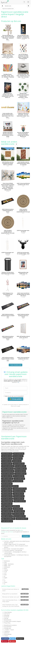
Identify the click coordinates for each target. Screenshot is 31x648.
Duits (5, 574)
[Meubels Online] (2, 6)
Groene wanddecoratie (7, 496)
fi (4, 579)
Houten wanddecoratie (19, 496)
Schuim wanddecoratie (18, 453)
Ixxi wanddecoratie (17, 461)
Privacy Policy (7, 623)
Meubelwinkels (7, 620)
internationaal (18, 550)
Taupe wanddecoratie (17, 481)
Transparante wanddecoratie (19, 488)
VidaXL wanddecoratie (7, 508)
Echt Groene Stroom (9, 545)
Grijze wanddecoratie (6, 456)
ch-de (5, 571)
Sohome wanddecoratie (19, 463)
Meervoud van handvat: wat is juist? (15, 597)
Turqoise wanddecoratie (20, 473)
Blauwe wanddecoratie (7, 483)
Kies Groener (7, 549)
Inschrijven (25, 536)
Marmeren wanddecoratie (7, 473)
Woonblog (6, 615)
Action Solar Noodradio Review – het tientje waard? (15, 600)
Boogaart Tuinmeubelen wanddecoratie (10, 506)
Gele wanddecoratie (17, 508)
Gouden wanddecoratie (7, 521)
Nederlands (7, 561)
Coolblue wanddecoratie (7, 478)
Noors (5, 568)
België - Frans (7, 565)
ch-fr (5, 573)
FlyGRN (5, 544)
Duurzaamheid (7, 626)
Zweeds (6, 570)
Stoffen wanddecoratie (7, 503)
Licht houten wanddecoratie (8, 466)
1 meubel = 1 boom (9, 629)
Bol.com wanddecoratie (18, 476)
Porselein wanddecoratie (18, 513)
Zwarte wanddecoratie (7, 491)
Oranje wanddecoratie (18, 493)
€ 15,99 (23, 57)
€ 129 (7, 135)
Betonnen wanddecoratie (19, 516)
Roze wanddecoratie (6, 461)
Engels (5, 577)
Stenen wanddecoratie (18, 456)
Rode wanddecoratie (6, 513)
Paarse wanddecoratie (19, 478)
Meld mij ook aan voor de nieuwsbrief (14, 396)
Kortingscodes (7, 628)
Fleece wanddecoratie (6, 488)
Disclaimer (6, 617)
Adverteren (6, 632)
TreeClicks (6, 541)
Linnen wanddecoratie (20, 466)
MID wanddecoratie (17, 458)
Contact (6, 636)
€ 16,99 (8, 77)
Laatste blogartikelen (8, 586)
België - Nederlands (9, 564)
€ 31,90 (8, 116)
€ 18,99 (7, 38)
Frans (5, 562)
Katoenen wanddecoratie (21, 518)
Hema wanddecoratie (18, 498)
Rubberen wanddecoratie (20, 468)
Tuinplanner (7, 631)
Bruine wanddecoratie (20, 471)
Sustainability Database (9, 555)
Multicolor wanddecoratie (7, 468)
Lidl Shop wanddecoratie (7, 501)
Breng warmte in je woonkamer (15, 594)
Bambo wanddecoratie (7, 453)
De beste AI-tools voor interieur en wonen (15, 589)
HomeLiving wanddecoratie (8, 471)
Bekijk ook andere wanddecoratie (9, 142)
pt (4, 576)
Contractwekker (8, 552)
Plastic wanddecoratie (6, 476)
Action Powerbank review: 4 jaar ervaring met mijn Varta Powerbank (15, 605)
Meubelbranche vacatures (10, 625)
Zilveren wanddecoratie (7, 498)
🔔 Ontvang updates (15, 399)
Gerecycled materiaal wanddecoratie (10, 486)
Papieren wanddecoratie (7, 511)
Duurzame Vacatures (9, 550)
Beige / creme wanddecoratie (8, 518)
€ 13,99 (23, 135)
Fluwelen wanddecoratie (20, 501)
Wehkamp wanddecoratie (19, 491)
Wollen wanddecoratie (7, 493)
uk (4, 580)
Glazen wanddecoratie (7, 463)
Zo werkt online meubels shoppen (12, 621)
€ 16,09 (23, 96)
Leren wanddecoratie (6, 481)
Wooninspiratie (7, 634)
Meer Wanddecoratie (16, 365)
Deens (5, 582)
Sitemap (6, 618)
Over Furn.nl (7, 613)
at (4, 583)
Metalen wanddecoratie (7, 516)
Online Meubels (8, 612)
